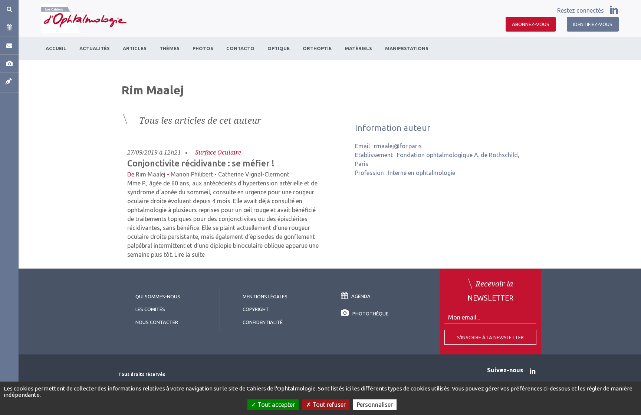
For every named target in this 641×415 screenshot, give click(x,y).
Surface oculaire (218, 152)
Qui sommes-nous (157, 296)
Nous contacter (156, 322)
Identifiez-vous (592, 24)
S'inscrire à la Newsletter (490, 337)
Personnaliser (375, 404)
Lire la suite (189, 254)
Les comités (150, 309)
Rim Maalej (150, 174)
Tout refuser (328, 404)
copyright (256, 309)
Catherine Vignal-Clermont (253, 174)
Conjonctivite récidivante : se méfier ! (201, 163)
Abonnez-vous (530, 24)
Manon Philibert (192, 174)
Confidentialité (263, 322)
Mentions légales (265, 296)
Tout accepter (275, 404)
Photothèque (370, 313)
